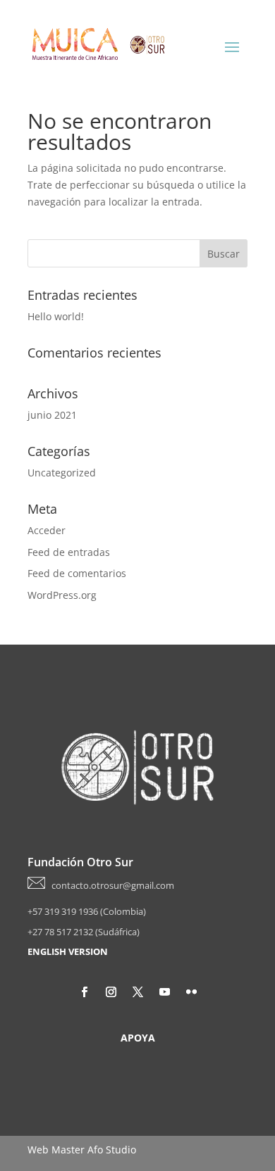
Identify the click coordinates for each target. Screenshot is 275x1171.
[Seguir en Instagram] (110, 992)
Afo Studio (111, 1149)
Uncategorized (62, 472)
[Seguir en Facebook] (83, 992)
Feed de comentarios (77, 573)
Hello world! (56, 316)
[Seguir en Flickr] (191, 992)
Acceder (47, 530)
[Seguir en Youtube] (164, 992)
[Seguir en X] (137, 992)
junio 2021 (52, 415)
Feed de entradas (69, 552)
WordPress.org (62, 595)
